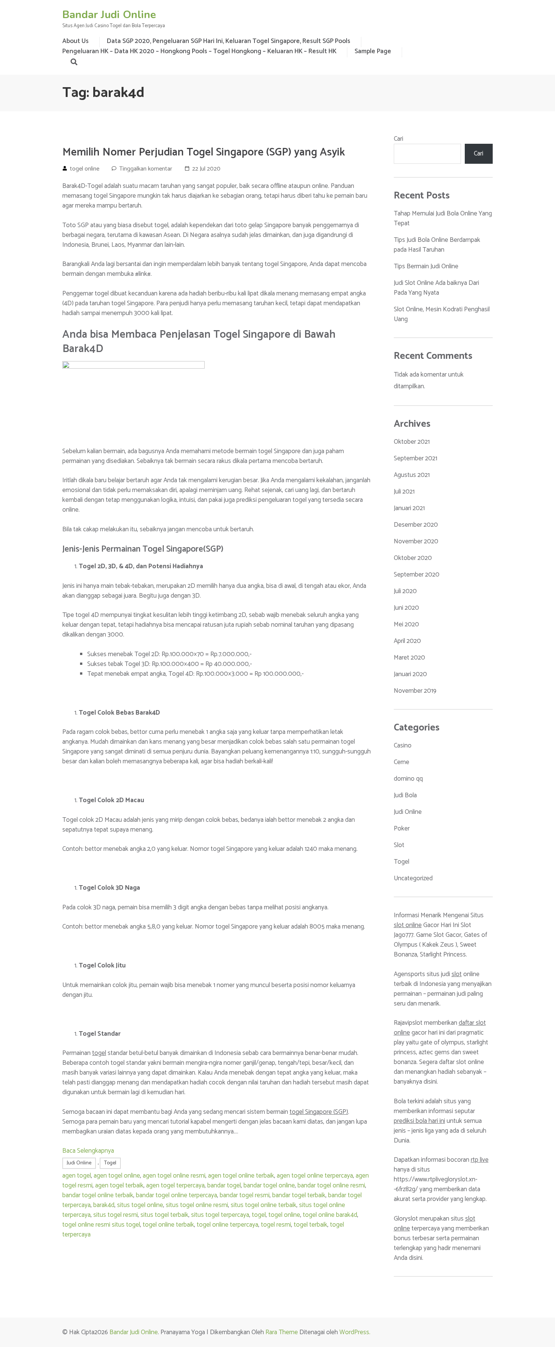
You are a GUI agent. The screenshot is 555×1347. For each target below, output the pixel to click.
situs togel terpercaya (220, 1215)
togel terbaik (310, 1224)
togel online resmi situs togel (101, 1224)
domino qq (408, 778)
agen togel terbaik (119, 1185)
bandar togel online (269, 1185)
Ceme (401, 762)
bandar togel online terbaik (97, 1195)
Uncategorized (413, 878)
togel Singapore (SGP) (319, 1112)
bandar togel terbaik (298, 1195)
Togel (110, 1163)
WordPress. (354, 1332)
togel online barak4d (330, 1215)
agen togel (76, 1175)
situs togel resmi (115, 1215)
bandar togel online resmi (331, 1185)
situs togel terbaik (164, 1215)
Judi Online (79, 1163)
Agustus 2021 (412, 475)
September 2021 (415, 458)
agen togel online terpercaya (315, 1175)
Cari (398, 139)
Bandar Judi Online (109, 15)
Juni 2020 (406, 608)
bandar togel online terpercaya (176, 1195)
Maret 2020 (409, 657)
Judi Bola (405, 795)
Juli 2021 (404, 491)
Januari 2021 (409, 508)
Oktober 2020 (413, 558)
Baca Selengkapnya (88, 1151)
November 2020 (416, 541)
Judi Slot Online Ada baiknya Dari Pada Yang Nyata (436, 288)
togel (99, 1053)
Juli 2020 (405, 591)
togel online (84, 169)
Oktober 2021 (412, 442)
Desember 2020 (416, 525)
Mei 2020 (406, 624)
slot (457, 974)
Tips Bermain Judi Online (426, 266)
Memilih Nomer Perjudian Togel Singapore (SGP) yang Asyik (203, 152)
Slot (399, 845)
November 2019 (415, 691)
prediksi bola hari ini (419, 1121)
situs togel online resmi (197, 1205)
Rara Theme (281, 1332)
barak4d (103, 1205)
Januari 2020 (410, 674)
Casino (403, 745)
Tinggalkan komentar (145, 169)
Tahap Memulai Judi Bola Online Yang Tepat (443, 218)
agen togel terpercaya (175, 1185)
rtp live (480, 1160)
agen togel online (117, 1175)
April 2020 (407, 641)
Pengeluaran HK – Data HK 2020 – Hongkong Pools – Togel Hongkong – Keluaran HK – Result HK (199, 51)
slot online (408, 925)
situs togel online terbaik (263, 1205)
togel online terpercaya (227, 1224)
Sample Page (373, 51)
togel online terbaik (168, 1224)
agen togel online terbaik (241, 1175)
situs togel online (140, 1205)
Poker (402, 828)
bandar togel (224, 1185)
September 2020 (416, 574)
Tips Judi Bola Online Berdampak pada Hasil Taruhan (437, 245)
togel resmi (276, 1224)
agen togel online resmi (174, 1175)
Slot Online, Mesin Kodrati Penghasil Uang (442, 314)
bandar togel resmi (245, 1195)
